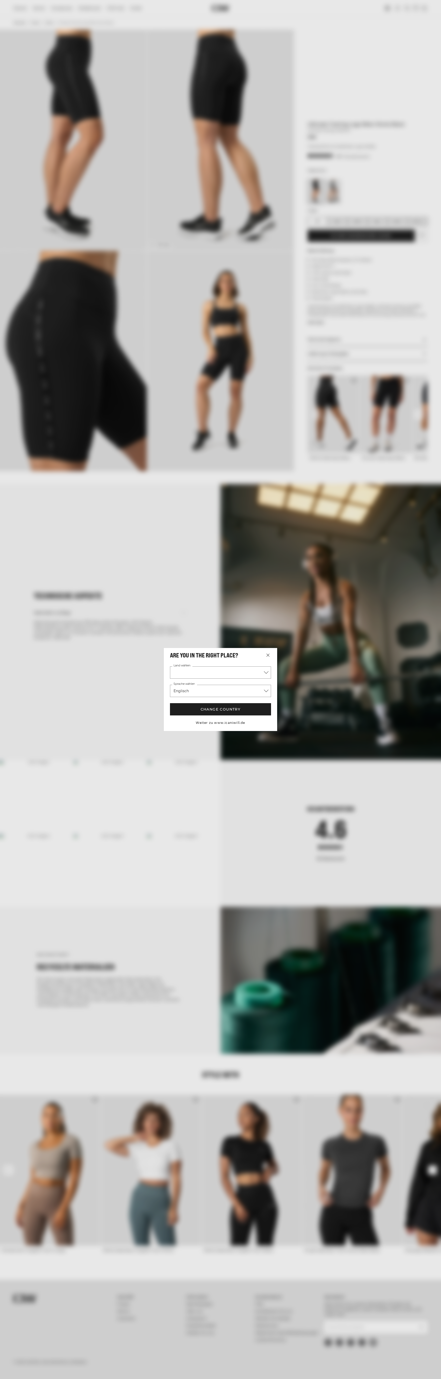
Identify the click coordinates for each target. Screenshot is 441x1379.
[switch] (157, 1369)
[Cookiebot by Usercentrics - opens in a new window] (43, 1369)
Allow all (375, 1334)
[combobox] (220, 672)
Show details (276, 1369)
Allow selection (375, 1349)
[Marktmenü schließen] (268, 655)
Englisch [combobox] (181, 691)
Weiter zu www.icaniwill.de (220, 723)
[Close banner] (423, 1329)
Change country (220, 709)
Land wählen (182, 665)
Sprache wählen (184, 684)
